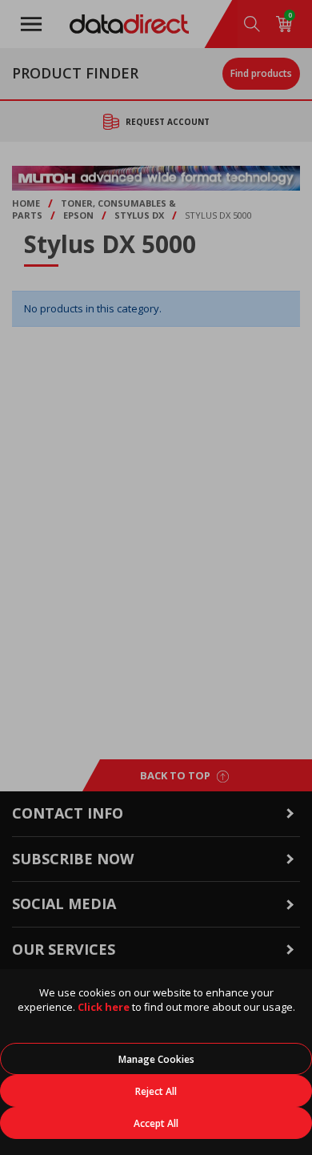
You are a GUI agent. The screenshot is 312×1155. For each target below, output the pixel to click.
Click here (104, 1007)
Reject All (156, 1091)
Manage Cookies (156, 1059)
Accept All (156, 1123)
